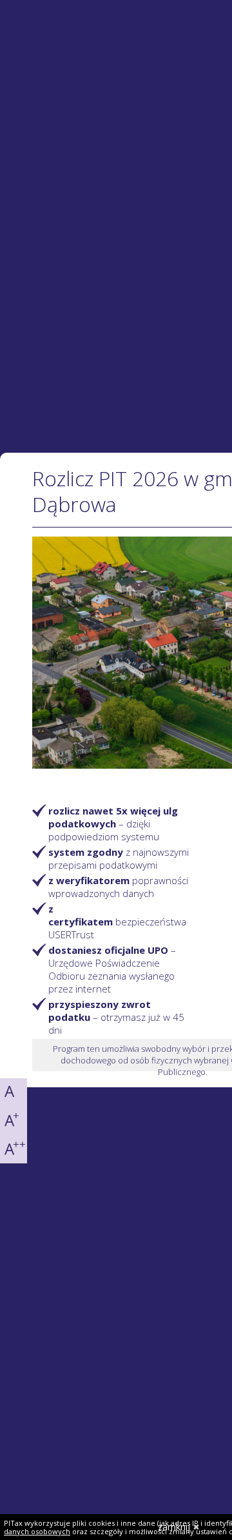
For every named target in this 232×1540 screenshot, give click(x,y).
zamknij (174, 1527)
